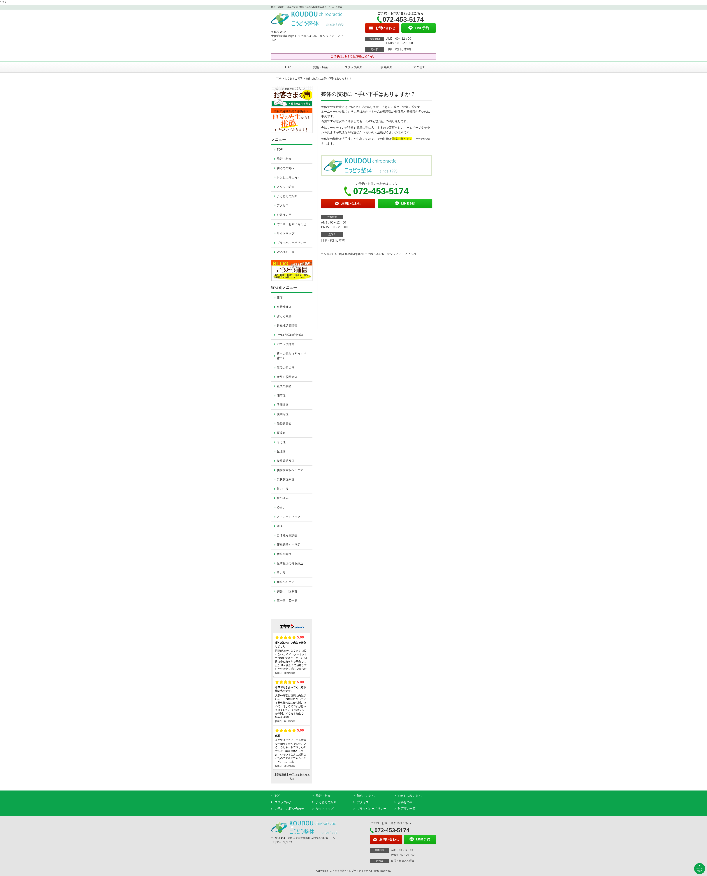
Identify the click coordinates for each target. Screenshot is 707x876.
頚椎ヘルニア (285, 582)
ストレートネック (288, 516)
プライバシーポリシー (291, 242)
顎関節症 (283, 414)
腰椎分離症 (284, 554)
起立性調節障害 (287, 325)
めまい (281, 507)
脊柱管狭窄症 (285, 460)
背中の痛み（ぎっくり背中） (291, 356)
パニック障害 (285, 344)
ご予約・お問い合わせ (291, 224)
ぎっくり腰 (284, 316)
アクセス (419, 67)
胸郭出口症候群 (287, 591)
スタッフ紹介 (353, 67)
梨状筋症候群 (285, 479)
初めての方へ (285, 168)
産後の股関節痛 (287, 376)
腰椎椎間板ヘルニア (290, 470)
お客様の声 (284, 214)
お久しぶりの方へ (288, 177)
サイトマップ (285, 233)
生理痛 (281, 451)
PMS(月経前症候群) (290, 334)
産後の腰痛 (284, 386)
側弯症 (281, 395)
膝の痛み (283, 498)
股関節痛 (283, 404)
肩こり (281, 572)
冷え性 (281, 442)
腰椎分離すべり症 (288, 544)
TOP (288, 67)
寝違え (281, 432)
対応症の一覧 (285, 252)
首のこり (283, 488)
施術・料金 (320, 67)
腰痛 (280, 297)
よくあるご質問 (293, 78)
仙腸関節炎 (284, 423)
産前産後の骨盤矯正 (290, 563)
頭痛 (280, 526)
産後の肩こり (285, 367)
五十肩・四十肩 (287, 600)
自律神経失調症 (287, 535)
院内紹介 (386, 67)
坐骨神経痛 (284, 306)
